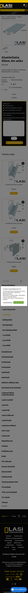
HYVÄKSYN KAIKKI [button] (18, 302)
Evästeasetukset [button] (7, 302)
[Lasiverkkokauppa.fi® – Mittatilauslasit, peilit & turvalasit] (6, 6)
